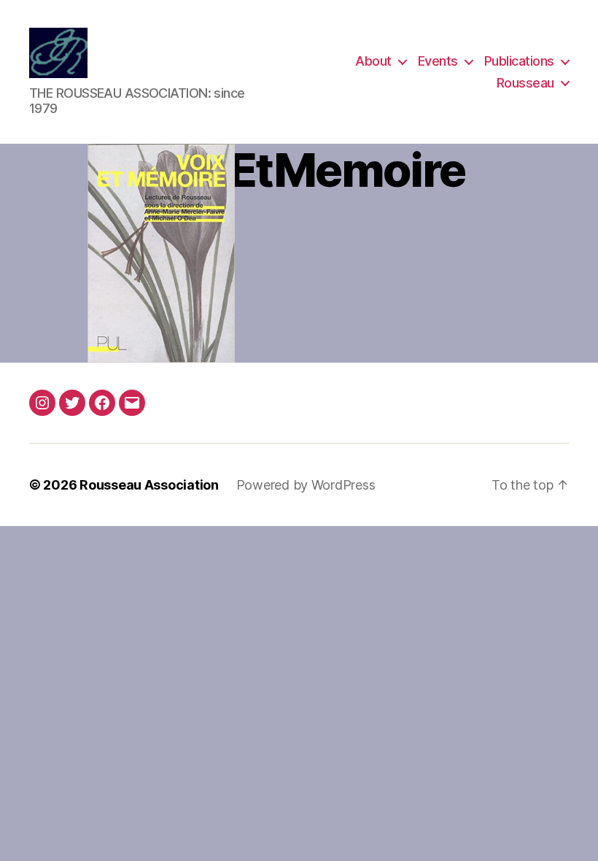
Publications (519, 61)
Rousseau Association (149, 485)
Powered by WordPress (306, 485)
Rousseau (525, 82)
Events (438, 61)
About (373, 61)
